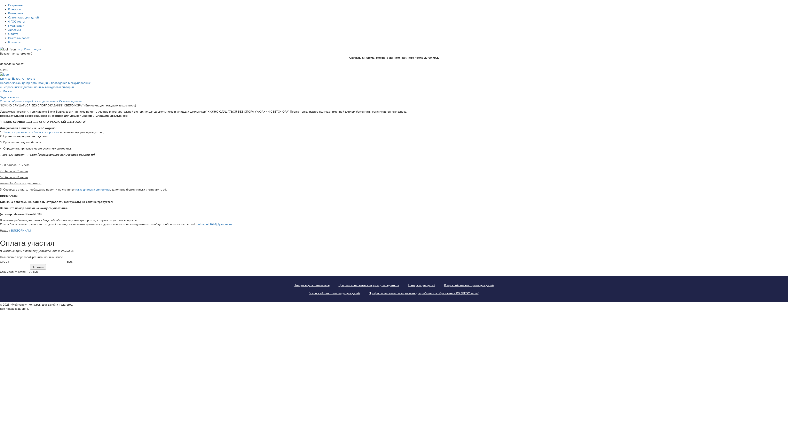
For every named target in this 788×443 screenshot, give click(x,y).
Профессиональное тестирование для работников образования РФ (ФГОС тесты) (424, 293)
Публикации (16, 25)
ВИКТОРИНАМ (21, 230)
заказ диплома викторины (92, 189)
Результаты (15, 5)
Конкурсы (14, 9)
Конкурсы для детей (421, 285)
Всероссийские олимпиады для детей (334, 293)
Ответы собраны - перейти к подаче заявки (29, 101)
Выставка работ (18, 38)
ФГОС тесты (16, 21)
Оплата (13, 34)
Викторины (15, 13)
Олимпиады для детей (23, 17)
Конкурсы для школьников (312, 285)
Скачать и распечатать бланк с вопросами (30, 132)
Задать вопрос (9, 97)
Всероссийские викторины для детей (469, 285)
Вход (20, 49)
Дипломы (14, 29)
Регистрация (32, 49)
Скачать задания (70, 101)
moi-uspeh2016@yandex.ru (214, 224)
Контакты (14, 42)
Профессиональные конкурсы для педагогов (369, 285)
